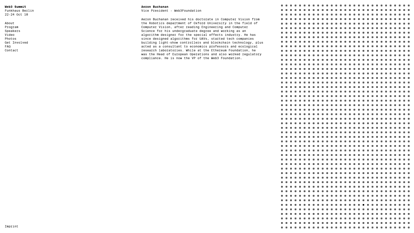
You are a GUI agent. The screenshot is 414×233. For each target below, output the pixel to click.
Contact (11, 50)
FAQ (8, 46)
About (9, 23)
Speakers (12, 31)
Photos (10, 38)
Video (9, 34)
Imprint (11, 226)
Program (11, 27)
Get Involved (16, 42)
